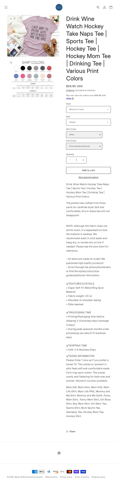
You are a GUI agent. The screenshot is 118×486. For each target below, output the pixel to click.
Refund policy (51, 477)
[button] (6, 7)
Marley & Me (20, 477)
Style (68, 104)
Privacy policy (66, 477)
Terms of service (82, 477)
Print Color (71, 141)
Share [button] (72, 431)
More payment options (88, 177)
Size (68, 116)
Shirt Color (71, 129)
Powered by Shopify (34, 477)
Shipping (70, 90)
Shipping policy (98, 477)
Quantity (70, 154)
